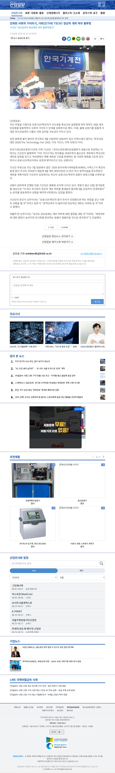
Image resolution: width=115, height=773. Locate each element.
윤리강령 (49, 707)
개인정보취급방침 (73, 707)
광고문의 (60, 710)
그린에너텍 (17, 585)
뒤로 (52, 227)
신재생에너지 (53, 13)
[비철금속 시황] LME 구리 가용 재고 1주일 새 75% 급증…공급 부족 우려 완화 (42, 690)
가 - (95, 38)
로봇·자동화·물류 (34, 13)
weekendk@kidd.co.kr (38, 253)
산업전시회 (16, 13)
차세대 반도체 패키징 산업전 (26, 628)
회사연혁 (40, 707)
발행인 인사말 (28, 707)
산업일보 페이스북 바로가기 (56, 241)
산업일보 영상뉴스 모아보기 (56, 236)
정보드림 (70, 710)
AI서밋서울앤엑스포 (22, 602)
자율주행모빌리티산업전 (24, 620)
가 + (102, 38)
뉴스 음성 (18, 38)
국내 (34, 570)
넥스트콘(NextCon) (22, 594)
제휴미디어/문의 (48, 710)
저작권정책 (60, 707)
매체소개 (17, 707)
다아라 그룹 (56, 731)
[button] (83, 38)
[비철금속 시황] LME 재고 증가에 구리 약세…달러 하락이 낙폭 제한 (38, 685)
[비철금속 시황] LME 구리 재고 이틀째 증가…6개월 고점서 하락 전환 (38, 694)
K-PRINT (17, 611)
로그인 (97, 301)
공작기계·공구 (90, 13)
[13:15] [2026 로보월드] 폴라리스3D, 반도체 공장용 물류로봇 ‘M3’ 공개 (43, 18)
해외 (81, 570)
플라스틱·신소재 (71, 13)
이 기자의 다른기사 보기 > (91, 253)
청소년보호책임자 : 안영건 (92, 707)
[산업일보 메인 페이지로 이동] (17, 4)
